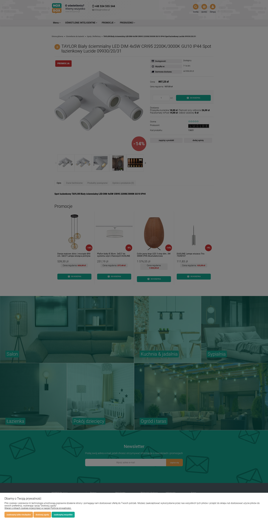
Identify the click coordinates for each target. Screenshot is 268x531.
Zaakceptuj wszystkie (63, 515)
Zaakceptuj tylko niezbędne (19, 515)
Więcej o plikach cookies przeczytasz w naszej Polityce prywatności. (37, 508)
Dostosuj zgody (42, 515)
